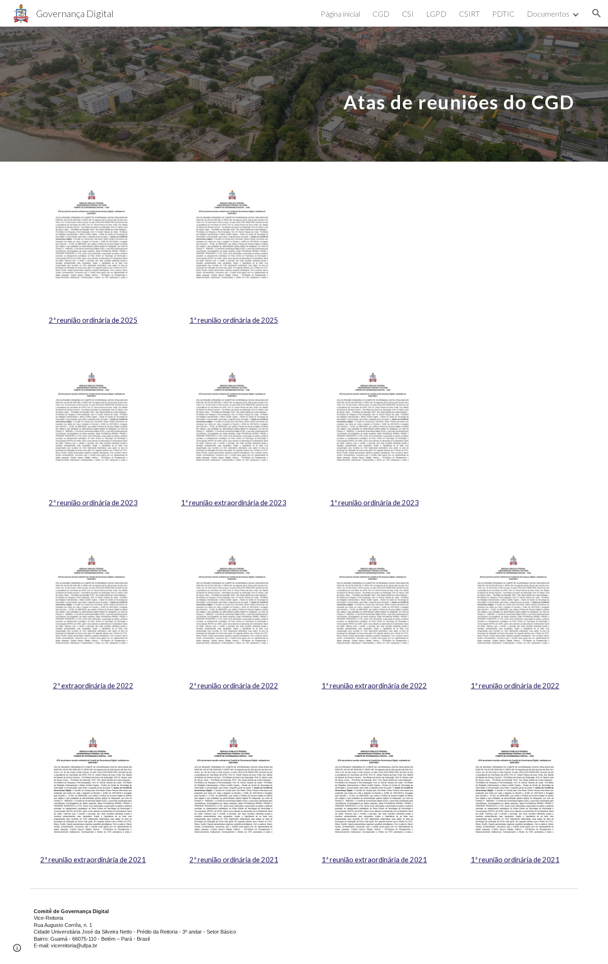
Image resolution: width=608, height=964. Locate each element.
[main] (351, 94)
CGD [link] (381, 13)
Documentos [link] (548, 13)
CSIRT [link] (469, 13)
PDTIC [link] (503, 13)
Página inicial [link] (340, 13)
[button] (596, 13)
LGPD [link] (436, 13)
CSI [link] (408, 13)
